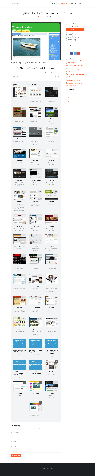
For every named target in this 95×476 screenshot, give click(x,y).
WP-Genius (52, 393)
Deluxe (52, 226)
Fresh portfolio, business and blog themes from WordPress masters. (75, 61)
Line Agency (69, 99)
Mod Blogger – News (19, 246)
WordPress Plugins (45, 468)
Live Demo (75, 23)
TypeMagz (19, 266)
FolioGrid (51, 372)
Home (35, 16)
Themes (39, 16)
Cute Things (36, 393)
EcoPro (52, 138)
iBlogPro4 (51, 160)
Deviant (20, 119)
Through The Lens (36, 180)
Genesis (52, 329)
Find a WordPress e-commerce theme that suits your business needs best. (75, 66)
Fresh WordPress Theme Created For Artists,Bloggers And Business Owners (74, 84)
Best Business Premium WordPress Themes (19, 351)
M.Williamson (70, 109)
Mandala (69, 103)
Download (75, 26)
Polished (51, 307)
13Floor (52, 180)
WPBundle (19, 201)
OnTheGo (35, 160)
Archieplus (20, 160)
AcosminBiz (19, 286)
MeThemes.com (45, 470)
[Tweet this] (75, 53)
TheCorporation (35, 307)
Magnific (19, 138)
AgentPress (36, 329)
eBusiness (19, 307)
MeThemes (15, 3)
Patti (68, 111)
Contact (52, 468)
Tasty (68, 93)
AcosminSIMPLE (35, 99)
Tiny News (36, 226)
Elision (68, 95)
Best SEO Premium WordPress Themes (36, 372)
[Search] (83, 3)
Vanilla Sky (52, 266)
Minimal (36, 119)
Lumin (35, 138)
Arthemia (35, 201)
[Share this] (71, 53)
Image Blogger (36, 286)
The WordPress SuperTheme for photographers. (72, 70)
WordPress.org (72, 51)
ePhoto (52, 119)
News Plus (19, 226)
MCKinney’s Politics (71, 105)
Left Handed (51, 99)
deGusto (19, 180)
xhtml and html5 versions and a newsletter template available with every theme (75, 79)
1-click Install (75, 29)
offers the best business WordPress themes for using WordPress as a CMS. (75, 75)
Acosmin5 (19, 393)
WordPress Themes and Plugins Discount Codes (35, 351)
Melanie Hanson (70, 107)
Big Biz (52, 246)
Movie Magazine (35, 266)
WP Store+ (19, 99)
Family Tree (20, 329)
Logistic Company (71, 101)
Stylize (52, 286)
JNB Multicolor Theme (77, 43)
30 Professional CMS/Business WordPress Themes (19, 373)
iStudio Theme (35, 413)
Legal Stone (69, 97)
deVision (51, 201)
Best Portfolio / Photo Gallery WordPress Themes (52, 352)
